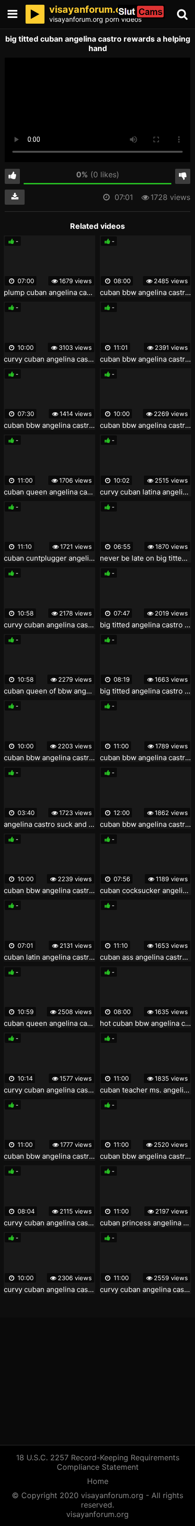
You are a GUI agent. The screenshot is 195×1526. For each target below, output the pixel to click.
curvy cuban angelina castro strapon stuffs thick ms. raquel (49, 1090)
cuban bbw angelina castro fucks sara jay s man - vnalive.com (145, 758)
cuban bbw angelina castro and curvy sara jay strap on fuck (145, 1156)
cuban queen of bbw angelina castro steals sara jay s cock (49, 691)
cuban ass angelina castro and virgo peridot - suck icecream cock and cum (145, 957)
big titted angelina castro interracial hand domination (145, 691)
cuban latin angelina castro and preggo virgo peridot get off (49, 957)
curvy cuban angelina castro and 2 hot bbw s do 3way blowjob (49, 1223)
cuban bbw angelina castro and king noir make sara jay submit (145, 359)
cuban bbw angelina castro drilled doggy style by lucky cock (49, 758)
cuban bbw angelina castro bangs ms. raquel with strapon (49, 425)
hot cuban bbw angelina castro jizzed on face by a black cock (145, 1023)
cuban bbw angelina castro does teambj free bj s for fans (49, 1156)
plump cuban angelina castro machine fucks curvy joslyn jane (49, 292)
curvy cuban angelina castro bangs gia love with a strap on (49, 625)
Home (97, 1481)
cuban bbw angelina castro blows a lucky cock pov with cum (145, 824)
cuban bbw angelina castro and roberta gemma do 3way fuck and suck (145, 292)
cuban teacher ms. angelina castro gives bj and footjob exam (145, 1090)
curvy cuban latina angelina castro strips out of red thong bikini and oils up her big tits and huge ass (145, 492)
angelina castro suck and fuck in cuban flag (49, 824)
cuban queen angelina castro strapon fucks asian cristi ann (49, 492)
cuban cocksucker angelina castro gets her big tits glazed (145, 890)
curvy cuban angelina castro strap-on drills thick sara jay (49, 1289)
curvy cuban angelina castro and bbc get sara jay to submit (145, 1289)
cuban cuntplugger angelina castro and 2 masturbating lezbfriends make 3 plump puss (49, 558)
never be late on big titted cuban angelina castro (145, 558)
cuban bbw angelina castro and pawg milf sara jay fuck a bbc (49, 890)
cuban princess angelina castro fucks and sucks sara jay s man (145, 1223)
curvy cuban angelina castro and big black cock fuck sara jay (49, 359)
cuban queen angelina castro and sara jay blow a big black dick (49, 1023)
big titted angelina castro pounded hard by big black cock (145, 625)
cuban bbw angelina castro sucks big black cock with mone (145, 425)
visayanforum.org (97, 1514)
